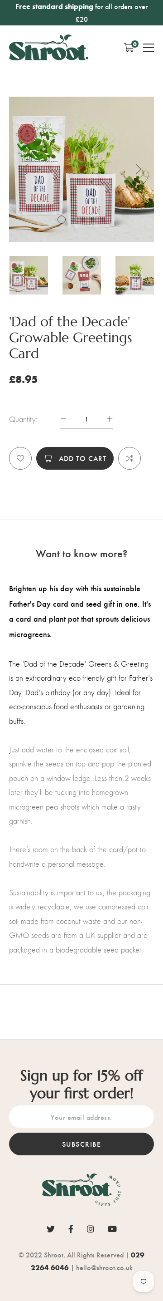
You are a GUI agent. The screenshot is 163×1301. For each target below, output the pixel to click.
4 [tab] (93, 219)
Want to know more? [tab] (81, 552)
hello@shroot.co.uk (104, 1267)
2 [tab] (73, 219)
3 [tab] (83, 219)
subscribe (81, 1144)
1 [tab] (62, 220)
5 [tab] (103, 219)
